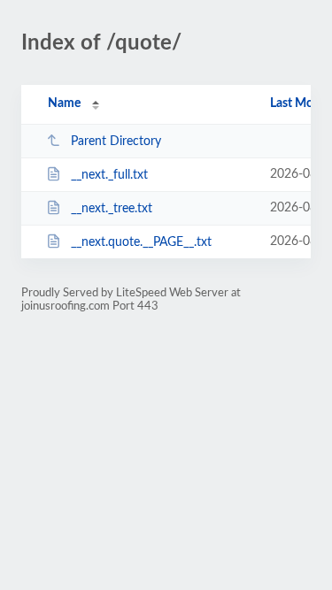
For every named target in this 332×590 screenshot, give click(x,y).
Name (64, 103)
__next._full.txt (109, 175)
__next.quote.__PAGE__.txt (141, 242)
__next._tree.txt (111, 209)
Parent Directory (116, 141)
